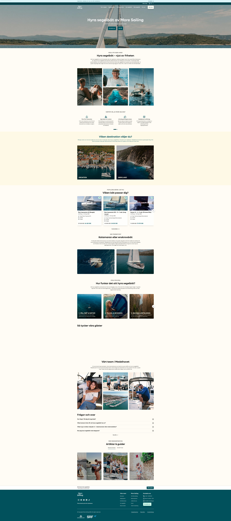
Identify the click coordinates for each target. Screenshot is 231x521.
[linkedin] (86, 487)
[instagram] (78, 487)
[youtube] (84, 487)
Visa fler (115, 422)
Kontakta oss (112, 28)
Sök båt (120, 28)
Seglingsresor (112, 7)
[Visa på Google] (78, 331)
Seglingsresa (122, 486)
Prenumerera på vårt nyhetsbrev (85, 491)
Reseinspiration (134, 486)
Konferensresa (120, 7)
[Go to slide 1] (114, 129)
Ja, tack (150, 1)
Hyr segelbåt (129, 7)
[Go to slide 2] (117, 129)
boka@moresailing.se (149, 488)
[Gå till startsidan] (79, 7)
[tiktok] (89, 487)
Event (132, 491)
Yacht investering (134, 493)
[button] (77, 336)
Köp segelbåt (137, 7)
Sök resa (151, 7)
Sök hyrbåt (150, 475)
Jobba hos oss (134, 488)
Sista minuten (123, 493)
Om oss (143, 7)
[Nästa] (153, 210)
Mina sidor (145, 3)
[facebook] (81, 487)
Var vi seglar (104, 7)
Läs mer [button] (79, 339)
